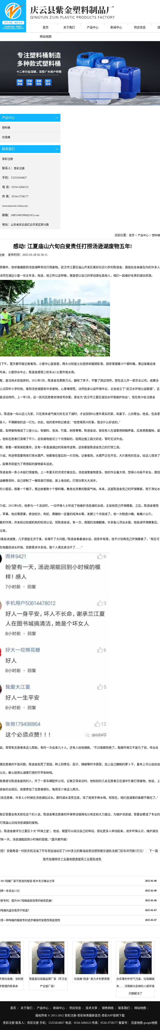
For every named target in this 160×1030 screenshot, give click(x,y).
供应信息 (140, 27)
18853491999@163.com (25, 215)
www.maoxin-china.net (15, 205)
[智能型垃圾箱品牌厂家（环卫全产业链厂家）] (48, 958)
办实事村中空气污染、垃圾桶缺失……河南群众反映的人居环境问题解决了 (135, 986)
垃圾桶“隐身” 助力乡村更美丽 (92, 978)
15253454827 (19, 177)
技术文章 (91, 1008)
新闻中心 (116, 27)
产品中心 (93, 27)
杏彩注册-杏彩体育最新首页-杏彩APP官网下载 (95, 1015)
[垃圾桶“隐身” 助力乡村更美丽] (92, 958)
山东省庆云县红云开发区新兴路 (30, 224)
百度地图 (137, 1022)
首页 (46, 27)
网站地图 (45, 36)
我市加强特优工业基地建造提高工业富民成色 (72, 859)
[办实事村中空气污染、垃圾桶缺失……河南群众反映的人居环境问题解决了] (135, 958)
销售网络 (108, 1008)
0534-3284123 (20, 187)
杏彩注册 (7, 158)
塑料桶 (6, 127)
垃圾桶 (6, 137)
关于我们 (69, 27)
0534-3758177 (20, 196)
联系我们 (124, 1008)
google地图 (150, 1022)
